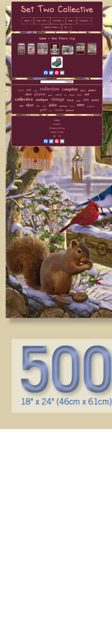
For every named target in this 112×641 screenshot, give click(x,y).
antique (42, 99)
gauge (78, 101)
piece (40, 94)
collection (49, 89)
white (35, 91)
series (21, 90)
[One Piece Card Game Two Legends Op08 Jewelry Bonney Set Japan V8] (80, 49)
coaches (59, 110)
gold (43, 109)
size (21, 105)
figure (83, 90)
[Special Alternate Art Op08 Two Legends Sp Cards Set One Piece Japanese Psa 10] (42, 49)
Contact (57, 124)
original (91, 106)
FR (60, 136)
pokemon (63, 106)
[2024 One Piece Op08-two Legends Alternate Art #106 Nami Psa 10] (55, 49)
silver (28, 94)
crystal (72, 106)
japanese (70, 110)
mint (44, 106)
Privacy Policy (57, 128)
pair (50, 95)
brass (72, 95)
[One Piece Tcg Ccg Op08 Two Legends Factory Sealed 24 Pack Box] (57, 62)
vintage (57, 99)
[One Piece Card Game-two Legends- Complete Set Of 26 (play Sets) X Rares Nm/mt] (92, 49)
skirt (29, 105)
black (70, 100)
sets (86, 99)
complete (70, 89)
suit (28, 90)
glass (79, 94)
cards (50, 111)
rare (80, 104)
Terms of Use (57, 132)
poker (92, 90)
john (53, 105)
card (58, 94)
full (87, 94)
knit (65, 95)
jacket (95, 100)
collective (24, 99)
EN (54, 136)
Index (57, 120)
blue (38, 106)
